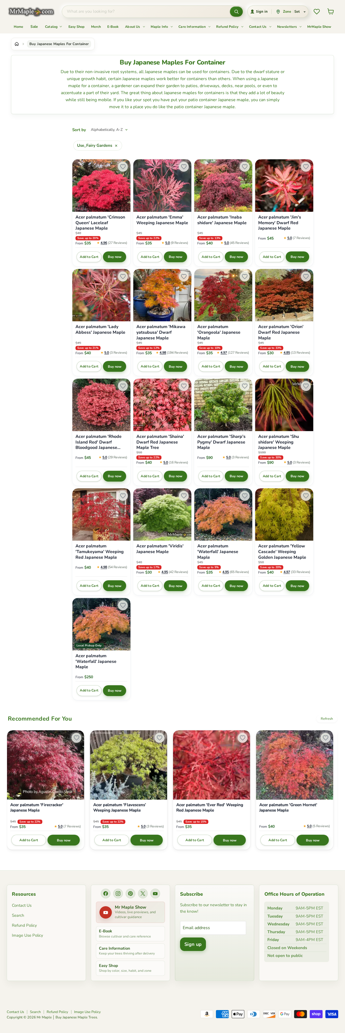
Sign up (193, 944)
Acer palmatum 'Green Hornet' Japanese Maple (288, 807)
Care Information (192, 26)
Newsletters (287, 26)
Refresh (327, 718)
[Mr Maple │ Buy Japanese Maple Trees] (35, 12)
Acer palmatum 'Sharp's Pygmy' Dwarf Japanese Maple (221, 442)
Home (18, 26)
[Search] (236, 11)
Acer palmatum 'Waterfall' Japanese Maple (217, 551)
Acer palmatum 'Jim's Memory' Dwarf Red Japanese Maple (279, 222)
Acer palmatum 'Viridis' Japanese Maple (160, 549)
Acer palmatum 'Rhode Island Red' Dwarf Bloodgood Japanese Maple (98, 442)
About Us (133, 26)
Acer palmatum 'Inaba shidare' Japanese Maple (222, 220)
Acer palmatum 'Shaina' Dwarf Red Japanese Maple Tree (160, 442)
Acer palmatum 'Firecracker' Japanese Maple (36, 807)
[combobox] (146, 12)
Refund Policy (227, 26)
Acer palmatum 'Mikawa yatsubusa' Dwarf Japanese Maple (160, 332)
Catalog (51, 26)
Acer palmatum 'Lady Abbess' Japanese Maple (100, 329)
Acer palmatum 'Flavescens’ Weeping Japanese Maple (119, 807)
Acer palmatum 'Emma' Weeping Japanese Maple (162, 220)
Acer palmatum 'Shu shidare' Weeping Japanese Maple (278, 442)
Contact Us (258, 26)
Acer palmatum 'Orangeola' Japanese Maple (218, 332)
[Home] (17, 44)
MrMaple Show (319, 26)
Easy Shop (76, 26)
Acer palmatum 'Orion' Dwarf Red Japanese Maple (280, 332)
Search (18, 915)
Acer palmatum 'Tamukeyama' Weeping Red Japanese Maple (99, 551)
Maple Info (160, 26)
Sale (34, 26)
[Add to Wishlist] (123, 167)
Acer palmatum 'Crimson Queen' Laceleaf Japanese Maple (100, 222)
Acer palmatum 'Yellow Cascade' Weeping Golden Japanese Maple (282, 551)
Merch (96, 26)
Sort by (79, 130)
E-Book (113, 26)
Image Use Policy (27, 935)
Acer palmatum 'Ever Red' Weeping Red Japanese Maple (209, 807)
